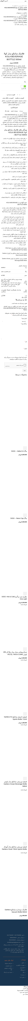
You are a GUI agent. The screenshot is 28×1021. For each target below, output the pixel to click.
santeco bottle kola (12, 102)
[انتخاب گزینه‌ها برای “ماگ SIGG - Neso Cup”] (25, 515)
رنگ (25, 81)
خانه (26, 5)
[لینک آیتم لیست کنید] (20, 971)
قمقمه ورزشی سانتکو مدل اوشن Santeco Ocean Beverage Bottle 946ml (15, 784)
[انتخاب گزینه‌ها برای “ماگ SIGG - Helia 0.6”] (25, 448)
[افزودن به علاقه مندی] (21, 448)
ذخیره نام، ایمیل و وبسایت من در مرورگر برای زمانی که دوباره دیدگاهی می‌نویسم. (15, 358)
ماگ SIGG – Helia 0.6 (19, 451)
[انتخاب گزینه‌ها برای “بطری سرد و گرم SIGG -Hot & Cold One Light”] (25, 594)
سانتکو (3, 100)
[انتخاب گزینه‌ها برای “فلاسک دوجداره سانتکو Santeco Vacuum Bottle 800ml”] (25, 907)
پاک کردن (23, 88)
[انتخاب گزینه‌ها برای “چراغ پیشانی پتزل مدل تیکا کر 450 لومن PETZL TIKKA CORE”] (25, 649)
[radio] (25, 86)
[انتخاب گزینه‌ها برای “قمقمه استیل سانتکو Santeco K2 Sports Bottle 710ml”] (25, 714)
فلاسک (15, 5)
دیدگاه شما (24, 323)
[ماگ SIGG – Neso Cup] (14, 471)
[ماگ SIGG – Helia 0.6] (14, 393)
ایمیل (25, 348)
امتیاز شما (24, 318)
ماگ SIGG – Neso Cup (18, 518)
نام (26, 341)
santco (5, 102)
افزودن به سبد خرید (11, 94)
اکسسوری (20, 5)
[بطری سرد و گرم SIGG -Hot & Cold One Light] (14, 538)
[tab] (21, 111)
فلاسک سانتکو (12, 104)
